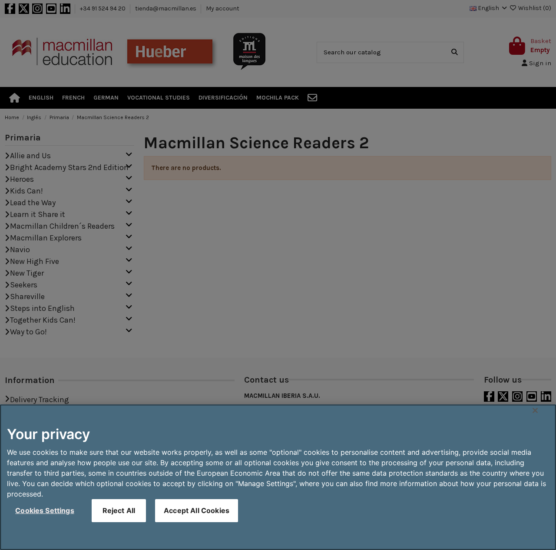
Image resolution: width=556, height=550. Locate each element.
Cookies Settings (44, 510)
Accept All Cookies (196, 510)
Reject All (119, 510)
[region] (278, 477)
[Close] (535, 410)
